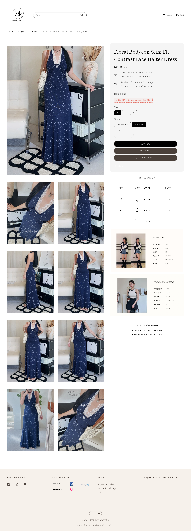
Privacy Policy (101, 525)
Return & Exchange (107, 488)
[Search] (81, 15)
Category (21, 31)
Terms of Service (85, 525)
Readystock (122, 124)
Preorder (139, 124)
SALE (44, 31)
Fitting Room (82, 31)
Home (11, 31)
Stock (117, 119)
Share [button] (120, 166)
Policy (100, 492)
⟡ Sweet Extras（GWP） (61, 31)
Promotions (120, 93)
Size (116, 107)
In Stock (35, 31)
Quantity (118, 130)
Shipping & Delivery (107, 484)
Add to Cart (145, 151)
